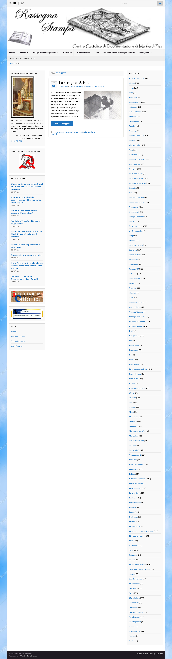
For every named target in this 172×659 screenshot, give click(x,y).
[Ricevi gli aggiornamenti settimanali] (22, 3)
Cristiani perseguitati (137, 183)
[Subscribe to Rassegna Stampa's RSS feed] (10, 3)
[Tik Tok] (14, 3)
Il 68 (131, 331)
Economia (133, 250)
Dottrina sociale (135, 231)
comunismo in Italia (61, 132)
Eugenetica (133, 264)
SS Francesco (134, 583)
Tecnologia (133, 607)
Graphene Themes (30, 656)
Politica (132, 474)
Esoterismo (133, 259)
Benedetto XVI (135, 112)
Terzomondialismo (136, 612)
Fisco (131, 298)
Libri (130, 402)
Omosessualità (135, 455)
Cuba (131, 193)
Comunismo (134, 155)
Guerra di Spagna (136, 312)
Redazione (64, 86)
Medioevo (133, 421)
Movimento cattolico (137, 431)
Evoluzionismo (134, 278)
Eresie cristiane (135, 255)
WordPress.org (17, 346)
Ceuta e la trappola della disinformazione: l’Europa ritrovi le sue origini (26, 200)
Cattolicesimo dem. (136, 135)
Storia (94, 86)
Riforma (132, 522)
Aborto (132, 83)
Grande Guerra (135, 307)
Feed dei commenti (18, 341)
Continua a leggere (62, 124)
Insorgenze (133, 350)
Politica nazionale (136, 483)
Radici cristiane (135, 502)
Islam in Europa (135, 374)
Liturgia (132, 407)
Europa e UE (134, 269)
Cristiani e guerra (136, 174)
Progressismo (134, 493)
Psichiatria (133, 498)
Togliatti (54, 134)
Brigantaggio (134, 121)
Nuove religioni (135, 450)
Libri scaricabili (83, 52)
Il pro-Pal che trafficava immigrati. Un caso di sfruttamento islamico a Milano (27, 265)
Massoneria (133, 417)
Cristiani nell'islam (136, 178)
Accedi (13, 332)
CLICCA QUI (16, 141)
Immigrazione (134, 336)
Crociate (132, 188)
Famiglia (132, 283)
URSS (131, 626)
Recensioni (133, 512)
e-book (132, 240)
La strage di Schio (74, 82)
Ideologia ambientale (137, 317)
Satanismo (133, 555)
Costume (132, 169)
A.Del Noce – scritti (136, 78)
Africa (131, 88)
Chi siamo (23, 52)
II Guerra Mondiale (136, 326)
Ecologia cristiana (136, 245)
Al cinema (133, 97)
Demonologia (134, 212)
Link (97, 52)
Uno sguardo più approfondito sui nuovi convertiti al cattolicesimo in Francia (27, 186)
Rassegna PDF (145, 52)
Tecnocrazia (134, 603)
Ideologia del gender (137, 321)
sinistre (132, 574)
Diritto (131, 221)
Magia (131, 412)
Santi (131, 550)
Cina (131, 150)
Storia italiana (100, 86)
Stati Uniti (133, 588)
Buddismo (133, 126)
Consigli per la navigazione (44, 52)
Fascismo (132, 288)
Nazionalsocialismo (136, 441)
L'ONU (131, 393)
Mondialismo (134, 426)
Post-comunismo (136, 488)
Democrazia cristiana (137, 202)
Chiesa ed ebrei (135, 145)
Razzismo (132, 507)
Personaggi (133, 469)
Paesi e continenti (136, 464)
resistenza (74, 132)
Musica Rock (134, 436)
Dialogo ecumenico (136, 216)
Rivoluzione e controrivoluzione (141, 531)
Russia (131, 541)
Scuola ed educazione (137, 564)
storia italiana (89, 132)
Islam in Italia (134, 379)
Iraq (130, 355)
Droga (131, 236)
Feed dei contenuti (18, 336)
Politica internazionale (137, 479)
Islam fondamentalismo (138, 369)
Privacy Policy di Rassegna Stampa (119, 52)
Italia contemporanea (137, 388)
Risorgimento (134, 526)
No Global (133, 445)
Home (12, 52)
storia (81, 132)
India (131, 340)
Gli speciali (67, 52)
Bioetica (132, 116)
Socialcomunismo (136, 579)
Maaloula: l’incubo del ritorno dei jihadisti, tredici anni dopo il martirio (26, 234)
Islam (131, 359)
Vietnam (132, 636)
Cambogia (133, 131)
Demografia (133, 207)
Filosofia (132, 293)
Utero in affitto (135, 631)
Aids (131, 93)
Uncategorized (135, 622)
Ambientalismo (135, 102)
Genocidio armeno (136, 302)
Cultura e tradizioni (136, 197)
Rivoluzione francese (137, 536)
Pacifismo (133, 460)
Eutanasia (133, 274)
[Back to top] (166, 653)
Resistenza (87, 86)
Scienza (132, 560)
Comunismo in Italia (76, 86)
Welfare (132, 641)
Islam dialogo (134, 364)
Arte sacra (133, 107)
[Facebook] (19, 3)
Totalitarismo (134, 617)
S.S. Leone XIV (135, 545)
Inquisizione (134, 345)
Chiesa (132, 140)
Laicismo (132, 398)
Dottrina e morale (136, 226)
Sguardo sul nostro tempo (139, 569)
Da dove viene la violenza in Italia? (27, 255)
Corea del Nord (135, 164)
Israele (132, 383)
